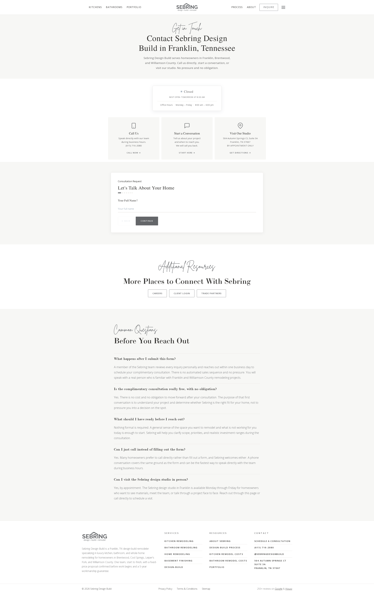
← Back (126, 221)
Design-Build (174, 567)
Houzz (288, 588)
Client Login (182, 293)
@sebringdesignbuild (269, 554)
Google (278, 588)
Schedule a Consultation (272, 541)
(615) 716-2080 (264, 547)
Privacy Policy (165, 588)
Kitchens (95, 7)
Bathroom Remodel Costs (228, 560)
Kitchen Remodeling (179, 541)
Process (237, 7)
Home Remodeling (177, 554)
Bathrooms (114, 7)
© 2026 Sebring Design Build (96, 588)
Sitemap (206, 588)
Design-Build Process (224, 547)
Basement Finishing (179, 560)
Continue (147, 221)
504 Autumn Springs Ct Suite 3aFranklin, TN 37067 (270, 564)
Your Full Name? (128, 200)
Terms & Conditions (187, 588)
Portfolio (134, 7)
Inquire (268, 7)
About (251, 7)
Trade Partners (211, 293)
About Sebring (220, 541)
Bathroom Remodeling (181, 547)
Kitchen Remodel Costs (226, 554)
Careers (157, 293)
